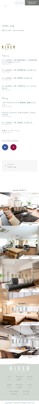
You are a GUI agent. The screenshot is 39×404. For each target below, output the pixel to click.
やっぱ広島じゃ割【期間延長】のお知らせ (19, 70)
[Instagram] (13, 147)
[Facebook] (5, 147)
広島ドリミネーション (11, 130)
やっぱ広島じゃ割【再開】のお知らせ (17, 78)
